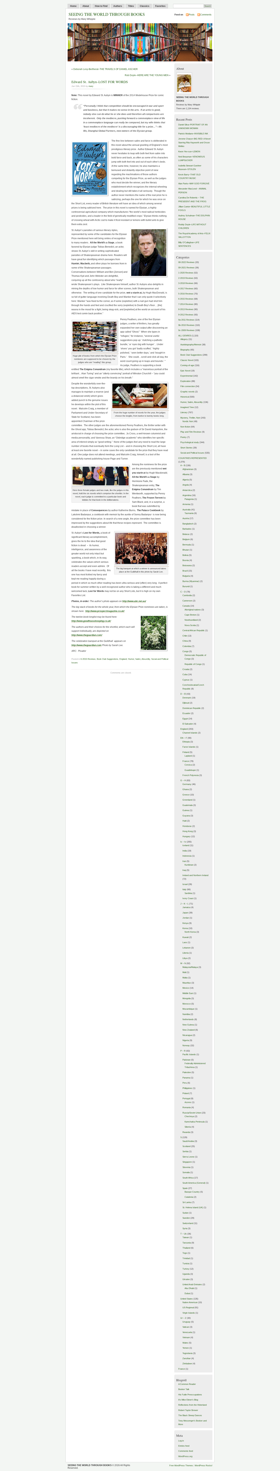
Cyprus (185, 680)
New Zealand (188, 1030)
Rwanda (186, 1132)
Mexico (185, 988)
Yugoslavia (187, 1353)
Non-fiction (185, 427)
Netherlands (188, 1019)
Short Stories (186, 448)
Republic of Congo (193, 664)
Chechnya (189, 1116)
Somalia (186, 1172)
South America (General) (193, 1183)
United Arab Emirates (192, 1284)
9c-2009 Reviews (186, 330)
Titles (131, 6)
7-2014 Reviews (185, 304)
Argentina (186, 495)
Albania (185, 474)
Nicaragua (187, 1035)
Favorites (160, 6)
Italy (184, 889)
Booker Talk (183, 1389)
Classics (144, 6)
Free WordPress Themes (181, 1465)
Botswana (187, 565)
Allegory (184, 339)
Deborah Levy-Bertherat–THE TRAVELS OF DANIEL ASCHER (105, 69)
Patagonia (189, 499)
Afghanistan (187, 469)
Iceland (185, 845)
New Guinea (188, 1025)
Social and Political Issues (192, 453)
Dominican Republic (191, 708)
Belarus (186, 534)
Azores (188, 1102)
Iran (184, 861)
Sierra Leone (188, 1157)
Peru (184, 1083)
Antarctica (187, 490)
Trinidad (186, 1258)
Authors (117, 6)
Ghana (185, 789)
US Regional (188, 1307)
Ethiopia (186, 742)
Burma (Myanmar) (190, 581)
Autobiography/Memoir (190, 344)
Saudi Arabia (188, 1141)
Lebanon (186, 948)
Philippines (187, 1088)
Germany (186, 784)
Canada (186, 606)
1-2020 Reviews (185, 273)
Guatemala (187, 805)
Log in (181, 1441)
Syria (184, 1228)
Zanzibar (186, 1358)
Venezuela (187, 1332)
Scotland (186, 1146)
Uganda (186, 1274)
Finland (185, 752)
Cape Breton (190, 615)
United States (186, 1299)
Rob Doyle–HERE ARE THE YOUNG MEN (147, 75)
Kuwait (185, 937)
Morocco (186, 1004)
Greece (186, 795)
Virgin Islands (188, 1313)
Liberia (185, 953)
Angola (185, 485)
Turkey (185, 1269)
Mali (184, 972)
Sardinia (188, 893)
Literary (183, 412)
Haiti (184, 821)
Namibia (186, 1014)
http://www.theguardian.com (86, 645)
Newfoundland (191, 620)
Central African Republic (193, 630)
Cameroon (187, 601)
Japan (185, 912)
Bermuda (186, 545)
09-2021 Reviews (186, 267)
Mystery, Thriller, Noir (190, 418)
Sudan (185, 1213)
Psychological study (189, 442)
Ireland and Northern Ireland (195, 875)
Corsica (188, 765)
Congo (185, 651)
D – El (183, 694)
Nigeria (185, 1040)
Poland (185, 1093)
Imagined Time (187, 407)
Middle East (187, 993)
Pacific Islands (189, 1054)
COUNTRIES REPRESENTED (192, 458)
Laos (184, 942)
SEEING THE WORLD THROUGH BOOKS (107, 14)
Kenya (185, 923)
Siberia (188, 1127)
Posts (191, 14)
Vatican (185, 1327)
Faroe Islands (188, 747)
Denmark (186, 698)
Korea (185, 928)
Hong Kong (187, 831)
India (184, 851)
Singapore (187, 1162)
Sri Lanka (186, 1202)
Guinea (185, 810)
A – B (182, 465)
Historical (184, 397)
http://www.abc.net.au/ (134, 601)
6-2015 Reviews (88, 659)
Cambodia (187, 595)
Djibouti (185, 703)
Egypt (185, 718)
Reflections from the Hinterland (192, 1405)
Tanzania (186, 1243)
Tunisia (185, 1263)
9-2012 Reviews (185, 314)
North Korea (190, 932)
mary (91, 86)
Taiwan (185, 1237)
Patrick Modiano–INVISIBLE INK (193, 133)
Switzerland (187, 1223)
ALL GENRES (184, 335)
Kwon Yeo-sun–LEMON (189, 151)
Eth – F (183, 738)
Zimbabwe (187, 1363)
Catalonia (189, 1197)
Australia (186, 509)
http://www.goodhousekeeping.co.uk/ (91, 621)
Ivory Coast (187, 898)
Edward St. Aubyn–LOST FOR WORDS (99, 81)
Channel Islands (189, 733)
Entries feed (183, 1446)
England (123, 659)
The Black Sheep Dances (190, 1415)
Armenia (186, 504)
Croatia (185, 669)
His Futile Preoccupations (190, 1394)
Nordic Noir (187, 421)
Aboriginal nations (193, 609)
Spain (185, 1188)
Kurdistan (189, 865)
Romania (186, 1107)
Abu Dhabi (189, 1288)
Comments (205, 14)
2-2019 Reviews (185, 278)
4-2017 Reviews (185, 288)
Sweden (186, 1218)
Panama (186, 1078)
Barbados (186, 529)
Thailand (186, 1248)
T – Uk (183, 1234)
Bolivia (185, 555)
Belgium (186, 539)
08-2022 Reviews (186, 262)
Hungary (186, 836)
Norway (186, 1045)
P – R (183, 1051)
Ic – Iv (183, 842)
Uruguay (186, 1322)
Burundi (186, 586)
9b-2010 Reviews (186, 325)
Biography (185, 350)
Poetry (183, 437)
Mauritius (186, 983)
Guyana (186, 815)
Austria (185, 518)
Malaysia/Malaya (190, 967)
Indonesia (186, 856)
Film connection (187, 386)
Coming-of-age (187, 365)
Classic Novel (186, 360)
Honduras (187, 826)
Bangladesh (187, 524)
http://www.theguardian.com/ (86, 635)
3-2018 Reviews (185, 283)
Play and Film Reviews (190, 432)
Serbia (185, 1151)
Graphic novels (187, 391)
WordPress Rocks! (203, 1465)
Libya (184, 958)
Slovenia (186, 1167)
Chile (184, 636)
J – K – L (184, 904)
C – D (183, 592)
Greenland (187, 800)
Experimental (186, 376)
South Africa (188, 1178)
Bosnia (185, 560)
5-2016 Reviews (185, 294)
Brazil (185, 571)
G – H (183, 780)
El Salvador (187, 724)
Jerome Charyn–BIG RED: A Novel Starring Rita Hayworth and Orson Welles (194, 142)
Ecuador (186, 713)
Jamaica (186, 907)
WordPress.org (185, 1456)
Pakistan (186, 1060)
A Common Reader (187, 1384)
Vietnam (186, 1337)
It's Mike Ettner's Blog (188, 1400)
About (85, 6)
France (185, 761)
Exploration (185, 381)
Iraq (184, 870)
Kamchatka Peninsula (195, 1122)
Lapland (188, 756)
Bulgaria (186, 576)
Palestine (186, 1072)
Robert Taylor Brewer (188, 1410)
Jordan (185, 918)
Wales (185, 1343)
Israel (185, 884)
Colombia (186, 646)
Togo (184, 1253)
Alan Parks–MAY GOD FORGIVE (193, 183)
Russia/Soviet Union (191, 1113)
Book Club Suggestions (107, 659)
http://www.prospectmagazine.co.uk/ (104, 611)
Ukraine (186, 1279)
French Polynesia (190, 775)
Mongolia (186, 998)
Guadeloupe (190, 770)
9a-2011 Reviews (186, 320)
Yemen (185, 1348)
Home (73, 6)
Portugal (186, 1098)
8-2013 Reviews (185, 309)
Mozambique (188, 1009)
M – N (183, 963)
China (185, 641)
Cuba (184, 674)
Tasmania (189, 513)
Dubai (187, 1293)
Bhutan (185, 550)
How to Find (101, 6)
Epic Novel (185, 371)
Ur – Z (183, 1318)
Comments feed (185, 1451)
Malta (184, 977)
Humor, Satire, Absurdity (139, 659)
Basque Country (192, 1192)
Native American (190, 1302)
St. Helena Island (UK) (192, 1207)
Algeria (185, 480)
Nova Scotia (190, 625)
